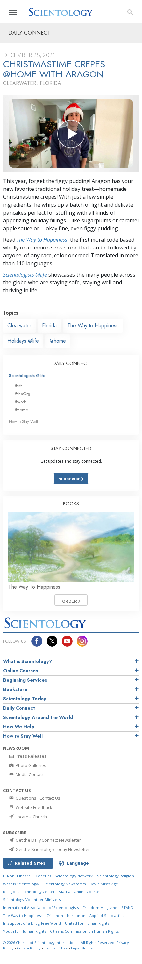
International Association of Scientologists (41, 907)
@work (20, 402)
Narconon (76, 915)
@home (58, 341)
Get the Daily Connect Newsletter (48, 840)
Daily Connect (19, 708)
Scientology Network (74, 875)
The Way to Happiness (42, 239)
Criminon (54, 915)
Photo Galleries (30, 765)
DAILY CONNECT (71, 363)
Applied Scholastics (106, 915)
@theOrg (22, 394)
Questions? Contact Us (37, 798)
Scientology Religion (115, 875)
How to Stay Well (23, 421)
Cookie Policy (29, 948)
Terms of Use (56, 948)
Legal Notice (82, 948)
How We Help (18, 726)
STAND (127, 907)
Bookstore (15, 689)
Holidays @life (23, 341)
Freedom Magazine (100, 907)
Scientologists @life (27, 375)
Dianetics (43, 875)
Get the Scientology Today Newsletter (52, 849)
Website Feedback (33, 807)
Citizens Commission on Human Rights (84, 931)
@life (18, 386)
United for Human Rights (87, 923)
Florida (49, 325)
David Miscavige (104, 883)
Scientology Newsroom (64, 883)
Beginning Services (25, 680)
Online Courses (20, 670)
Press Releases (31, 756)
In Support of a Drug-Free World (32, 923)
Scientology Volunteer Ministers (32, 899)
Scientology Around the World (38, 717)
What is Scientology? (27, 661)
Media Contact (29, 774)
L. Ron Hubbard (17, 875)
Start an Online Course (79, 891)
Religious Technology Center (29, 891)
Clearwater (19, 325)
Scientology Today (24, 698)
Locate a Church (31, 817)
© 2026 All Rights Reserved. (59, 942)
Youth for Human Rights (24, 931)
